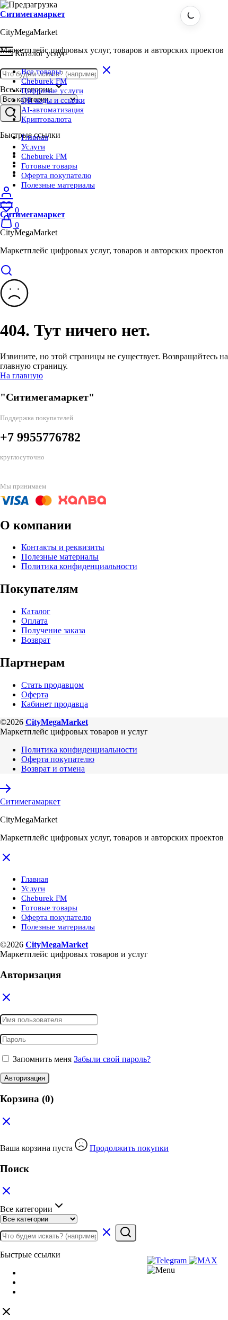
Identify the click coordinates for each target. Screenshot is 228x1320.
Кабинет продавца (54, 703)
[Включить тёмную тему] (190, 16)
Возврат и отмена (53, 768)
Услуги (33, 147)
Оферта (34, 694)
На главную (21, 375)
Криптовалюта (46, 119)
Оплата (34, 620)
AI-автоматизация (52, 109)
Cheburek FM (44, 81)
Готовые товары (49, 166)
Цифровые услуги (52, 90)
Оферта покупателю (56, 175)
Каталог (35, 611)
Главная (34, 137)
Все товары (41, 71)
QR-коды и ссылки (53, 100)
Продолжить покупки (129, 1148)
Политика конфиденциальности (79, 566)
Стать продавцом (52, 684)
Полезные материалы (58, 185)
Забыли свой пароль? (112, 1059)
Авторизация (24, 1078)
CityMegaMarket (56, 722)
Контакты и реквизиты (62, 547)
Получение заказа (53, 630)
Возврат (35, 639)
